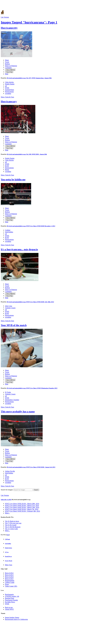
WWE (7, 88)
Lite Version (5, 17)
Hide (6, 74)
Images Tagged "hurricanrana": (29, 22)
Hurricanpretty (9, 27)
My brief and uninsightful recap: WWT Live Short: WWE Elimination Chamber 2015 (32, 388)
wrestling (8, 93)
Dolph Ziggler (9, 84)
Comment (8, 68)
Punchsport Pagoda (11, 600)
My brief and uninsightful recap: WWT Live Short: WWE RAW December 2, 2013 (31, 226)
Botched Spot (9, 598)
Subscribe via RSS (6, 499)
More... (7, 513)
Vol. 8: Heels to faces (12, 521)
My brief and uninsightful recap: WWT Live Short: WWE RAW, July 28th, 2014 (30, 302)
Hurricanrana (9, 91)
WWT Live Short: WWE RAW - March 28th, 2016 (22, 504)
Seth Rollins (9, 232)
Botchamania (9, 594)
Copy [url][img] (10, 70)
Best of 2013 (9, 575)
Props (7, 584)
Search (36, 490)
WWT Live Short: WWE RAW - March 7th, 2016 (21, 509)
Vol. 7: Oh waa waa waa (13, 523)
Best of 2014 (9, 577)
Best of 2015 (9, 579)
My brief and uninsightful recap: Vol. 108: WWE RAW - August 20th (27, 154)
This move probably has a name (18, 411)
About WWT (9, 609)
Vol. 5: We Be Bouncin (12, 527)
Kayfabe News (10, 602)
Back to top (9, 607)
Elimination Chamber (12, 400)
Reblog (7, 64)
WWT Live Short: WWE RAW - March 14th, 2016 (22, 507)
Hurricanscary (9, 101)
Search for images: (7, 490)
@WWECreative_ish (12, 596)
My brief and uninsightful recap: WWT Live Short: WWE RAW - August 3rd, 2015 (31, 467)
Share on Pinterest (11, 66)
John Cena (8, 306)
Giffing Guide (9, 582)
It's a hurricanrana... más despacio (19, 249)
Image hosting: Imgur (12, 617)
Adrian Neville (10, 471)
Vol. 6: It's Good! (10, 525)
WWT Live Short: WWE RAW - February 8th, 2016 (22, 511)
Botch (7, 170)
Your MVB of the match (14, 325)
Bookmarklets (9, 580)
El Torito (8, 392)
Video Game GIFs (11, 586)
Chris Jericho (9, 82)
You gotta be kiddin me (13, 179)
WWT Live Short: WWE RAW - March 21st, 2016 (22, 505)
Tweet (7, 62)
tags (8, 534)
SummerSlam (9, 90)
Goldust (7, 230)
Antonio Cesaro (10, 308)
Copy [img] (9, 72)
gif (6, 86)
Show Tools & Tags (7, 97)
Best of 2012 (9, 573)
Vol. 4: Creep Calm (11, 529)
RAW (7, 166)
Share (7, 60)
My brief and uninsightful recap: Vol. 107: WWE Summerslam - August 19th (29, 78)
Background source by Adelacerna (16, 619)
